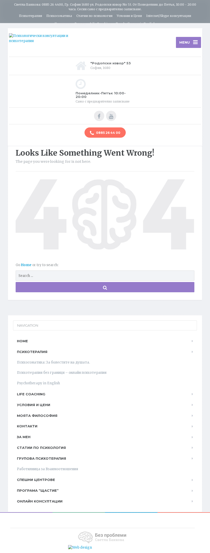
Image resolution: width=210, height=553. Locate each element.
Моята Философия (37, 416)
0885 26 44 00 (107, 133)
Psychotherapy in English (135, 24)
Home (26, 265)
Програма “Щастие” (38, 490)
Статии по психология (94, 16)
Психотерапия (30, 16)
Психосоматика (59, 16)
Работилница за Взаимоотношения (47, 469)
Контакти (62, 24)
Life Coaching (100, 24)
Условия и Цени (129, 16)
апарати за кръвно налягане (117, 547)
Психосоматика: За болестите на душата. (53, 362)
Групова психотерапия (41, 458)
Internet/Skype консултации (168, 16)
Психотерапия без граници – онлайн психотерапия (62, 372)
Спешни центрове (36, 480)
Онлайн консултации (39, 501)
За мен (80, 24)
